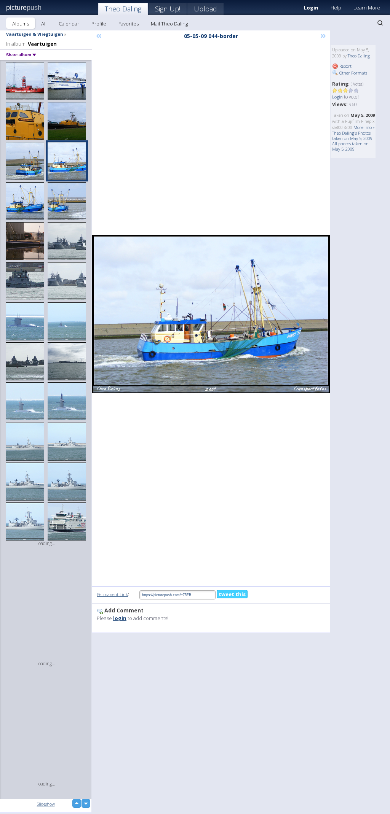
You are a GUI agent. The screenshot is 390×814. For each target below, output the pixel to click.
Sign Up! (167, 8)
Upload (205, 8)
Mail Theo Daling (169, 23)
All (43, 23)
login (119, 618)
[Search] (380, 23)
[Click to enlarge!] (211, 314)
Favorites (128, 23)
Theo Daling (123, 8)
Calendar (69, 23)
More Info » (364, 127)
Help (336, 7)
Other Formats (352, 73)
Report (345, 66)
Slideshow (46, 804)
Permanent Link (112, 594)
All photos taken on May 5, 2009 (350, 146)
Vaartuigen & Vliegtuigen (34, 34)
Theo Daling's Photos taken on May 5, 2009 (352, 135)
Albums (20, 23)
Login (337, 97)
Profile (98, 23)
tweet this (232, 594)
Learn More (366, 7)
